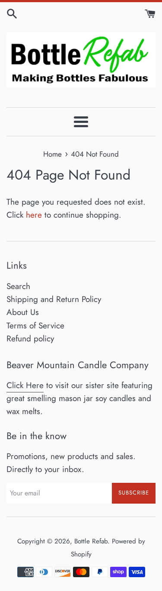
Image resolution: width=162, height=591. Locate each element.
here (34, 215)
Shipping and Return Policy (53, 299)
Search (18, 286)
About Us (22, 312)
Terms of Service (35, 325)
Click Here (25, 385)
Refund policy (30, 338)
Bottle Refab (91, 541)
